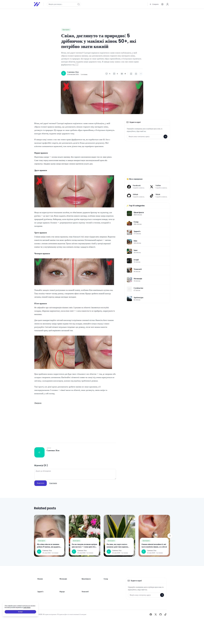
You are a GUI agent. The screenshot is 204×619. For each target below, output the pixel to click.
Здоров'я (40, 592)
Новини (40, 579)
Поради (62, 592)
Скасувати (53, 483)
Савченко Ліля (73, 72)
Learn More (26, 607)
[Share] (136, 74)
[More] (141, 74)
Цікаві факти (65, 29)
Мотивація (63, 579)
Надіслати (40, 483)
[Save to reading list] (131, 74)
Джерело (37, 403)
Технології (85, 592)
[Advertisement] (98, 15)
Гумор (106, 579)
